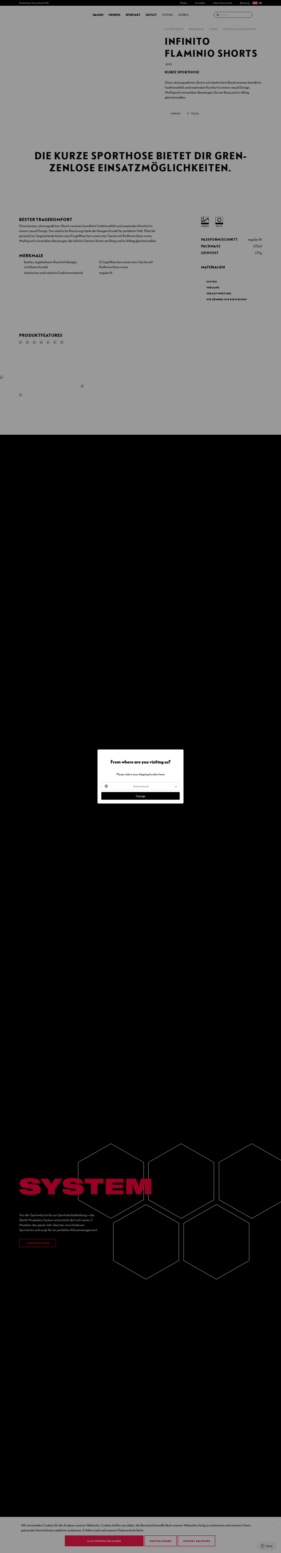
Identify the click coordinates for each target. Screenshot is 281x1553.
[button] (140, 786)
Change (140, 796)
